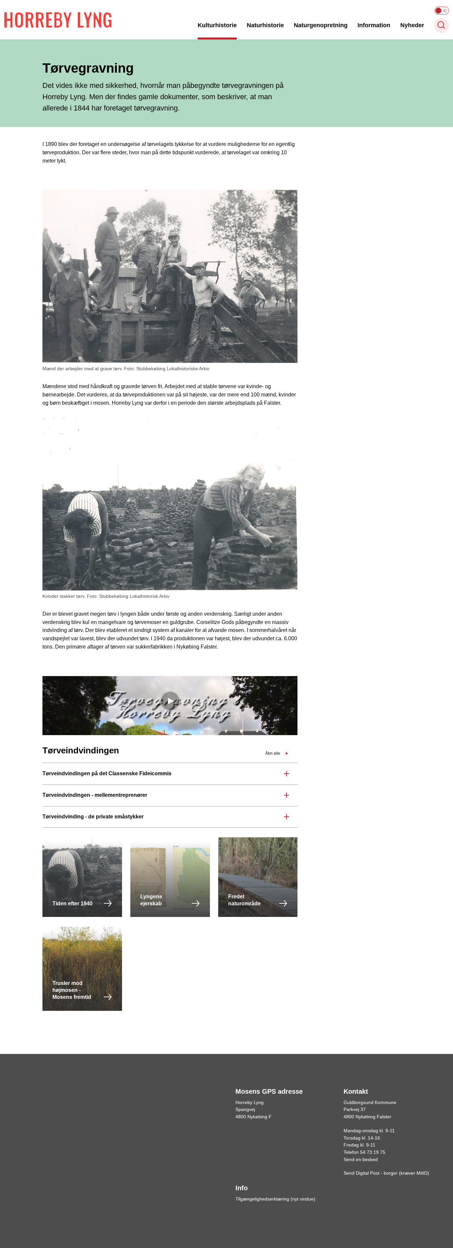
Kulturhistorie (217, 25)
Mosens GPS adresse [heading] (269, 1091)
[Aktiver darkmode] (441, 11)
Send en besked (361, 1159)
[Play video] (170, 701)
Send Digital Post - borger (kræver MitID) (386, 1173)
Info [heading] (241, 1188)
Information (373, 25)
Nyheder (412, 25)
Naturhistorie (265, 25)
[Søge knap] (441, 25)
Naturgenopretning (321, 25)
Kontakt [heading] (356, 1091)
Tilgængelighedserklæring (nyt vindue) (275, 1199)
